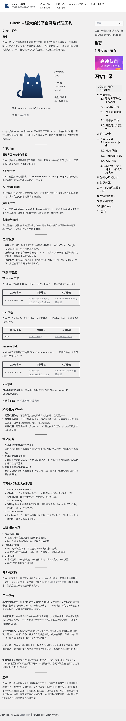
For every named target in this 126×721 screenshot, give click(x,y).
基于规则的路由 (114, 113)
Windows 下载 (112, 144)
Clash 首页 (45, 4)
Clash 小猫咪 (18, 4)
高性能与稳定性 (113, 127)
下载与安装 (106, 138)
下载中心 (60, 4)
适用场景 (105, 133)
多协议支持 (112, 106)
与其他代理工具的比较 (110, 189)
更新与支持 (106, 201)
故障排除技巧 (108, 196)
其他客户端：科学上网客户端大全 (113, 169)
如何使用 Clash (109, 177)
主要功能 (105, 95)
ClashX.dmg (35, 336)
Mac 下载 (111, 150)
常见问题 (105, 182)
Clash (23, 115)
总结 (103, 211)
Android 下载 (114, 155)
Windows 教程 (76, 4)
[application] (85, 4)
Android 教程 (97, 4)
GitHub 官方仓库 (58, 582)
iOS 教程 (61, 7)
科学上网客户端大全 (28, 400)
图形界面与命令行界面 (113, 100)
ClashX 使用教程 (63, 336)
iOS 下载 (111, 160)
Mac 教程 (45, 7)
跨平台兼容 (112, 120)
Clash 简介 (106, 86)
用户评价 (106, 206)
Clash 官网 (25, 714)
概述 (107, 90)
